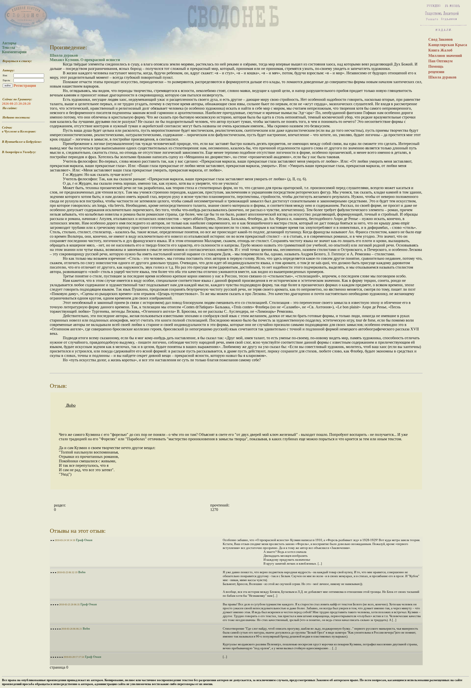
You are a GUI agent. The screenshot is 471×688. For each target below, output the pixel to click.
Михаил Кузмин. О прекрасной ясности (85, 60)
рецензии (436, 72)
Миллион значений (445, 55)
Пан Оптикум (440, 61)
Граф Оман (83, 540)
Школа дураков (64, 55)
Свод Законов (440, 39)
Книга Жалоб (440, 50)
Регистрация (24, 85)
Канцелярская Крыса (447, 45)
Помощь (435, 66)
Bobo (70, 405)
